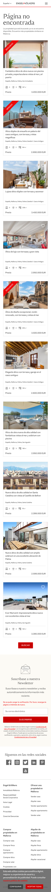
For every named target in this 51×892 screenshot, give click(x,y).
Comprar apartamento (8, 851)
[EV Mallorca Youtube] (25, 770)
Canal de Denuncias (11, 816)
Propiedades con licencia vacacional (10, 868)
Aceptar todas (34, 886)
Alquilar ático (36, 855)
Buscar (25, 645)
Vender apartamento (39, 806)
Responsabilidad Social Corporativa (10, 796)
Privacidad (7, 811)
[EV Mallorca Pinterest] (42, 762)
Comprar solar (9, 862)
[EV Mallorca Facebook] (8, 762)
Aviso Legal (7, 802)
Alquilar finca (36, 845)
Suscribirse (25, 719)
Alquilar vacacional (38, 859)
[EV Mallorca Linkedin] (33, 762)
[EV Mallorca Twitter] (25, 762)
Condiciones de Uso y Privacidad (25, 737)
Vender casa (35, 796)
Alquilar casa (36, 801)
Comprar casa (8, 841)
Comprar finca (9, 845)
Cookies (6, 807)
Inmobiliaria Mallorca (11, 790)
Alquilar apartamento (39, 810)
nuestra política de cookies (15, 880)
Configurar (15, 886)
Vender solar (36, 815)
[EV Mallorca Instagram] (17, 762)
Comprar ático (9, 857)
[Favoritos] (43, 45)
